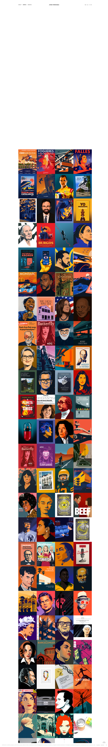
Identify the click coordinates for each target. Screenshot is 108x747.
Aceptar (98, 745)
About (19, 4)
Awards (30, 4)
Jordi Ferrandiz (54, 4)
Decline (102, 745)
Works (24, 4)
